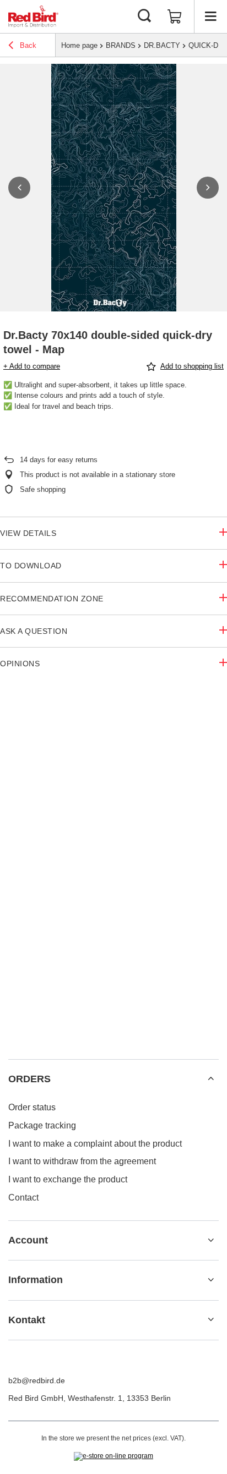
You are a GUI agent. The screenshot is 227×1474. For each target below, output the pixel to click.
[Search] (144, 16)
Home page (79, 45)
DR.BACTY (162, 45)
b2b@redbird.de (36, 1380)
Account (28, 1240)
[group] (113, 187)
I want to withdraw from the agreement (82, 1161)
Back (27, 45)
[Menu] (210, 16)
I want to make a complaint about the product (95, 1143)
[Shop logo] (33, 17)
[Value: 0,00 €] (174, 16)
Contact (23, 1197)
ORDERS (29, 1078)
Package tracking (42, 1125)
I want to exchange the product (67, 1179)
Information (35, 1279)
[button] (19, 188)
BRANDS (121, 45)
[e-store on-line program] (113, 1456)
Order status (32, 1107)
